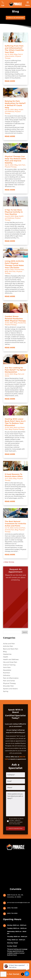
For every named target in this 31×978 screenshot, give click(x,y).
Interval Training (9, 665)
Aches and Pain (9, 643)
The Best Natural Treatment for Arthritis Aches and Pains (15, 523)
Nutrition (6, 673)
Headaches (7, 654)
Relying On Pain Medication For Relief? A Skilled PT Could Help (15, 104)
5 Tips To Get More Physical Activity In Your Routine (14, 212)
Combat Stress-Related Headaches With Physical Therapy (15, 318)
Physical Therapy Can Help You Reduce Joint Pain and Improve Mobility (15, 159)
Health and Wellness (11, 659)
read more (10, 81)
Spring (5, 691)
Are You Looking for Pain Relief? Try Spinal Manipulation (15, 370)
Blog (5, 651)
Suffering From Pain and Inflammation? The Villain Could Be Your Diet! (14, 49)
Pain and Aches (9, 681)
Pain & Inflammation (11, 678)
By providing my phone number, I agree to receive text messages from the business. (16, 821)
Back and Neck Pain (10, 649)
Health (5, 657)
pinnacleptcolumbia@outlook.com (18, 902)
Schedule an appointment (15, 17)
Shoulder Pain (8, 686)
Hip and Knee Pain (10, 662)
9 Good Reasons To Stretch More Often (14, 475)
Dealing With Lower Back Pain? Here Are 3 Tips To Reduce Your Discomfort (15, 422)
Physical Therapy (9, 683)
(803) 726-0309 (12, 908)
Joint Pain (7, 667)
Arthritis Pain (8, 646)
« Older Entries (8, 562)
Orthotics (6, 675)
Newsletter (7, 670)
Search (25, 632)
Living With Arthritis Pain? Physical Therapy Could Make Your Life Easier (14, 264)
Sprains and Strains (10, 689)
